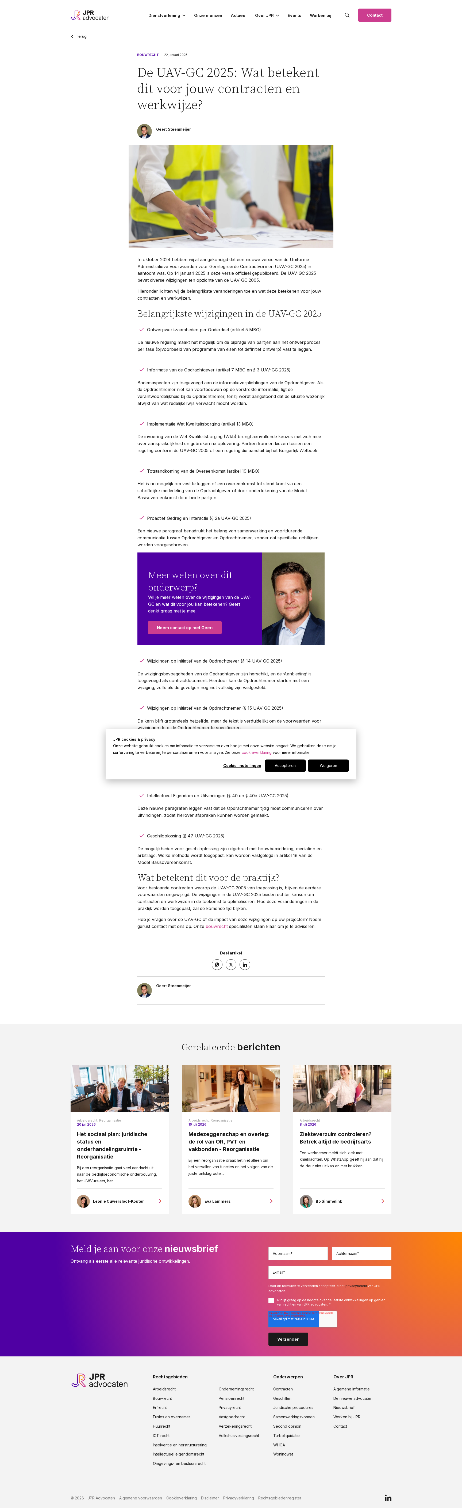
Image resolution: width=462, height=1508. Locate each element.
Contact (375, 15)
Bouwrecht (148, 55)
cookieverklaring (257, 752)
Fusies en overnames (172, 1417)
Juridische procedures (293, 1407)
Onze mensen (208, 15)
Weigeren (328, 765)
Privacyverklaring (238, 1498)
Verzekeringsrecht (235, 1426)
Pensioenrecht (231, 1398)
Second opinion (287, 1426)
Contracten (283, 1389)
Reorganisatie (110, 1120)
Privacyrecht (230, 1407)
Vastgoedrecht (232, 1417)
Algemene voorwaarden (140, 1498)
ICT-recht (161, 1436)
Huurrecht (161, 1426)
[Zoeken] (347, 15)
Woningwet (283, 1454)
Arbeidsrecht (310, 1120)
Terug (81, 36)
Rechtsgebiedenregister (279, 1498)
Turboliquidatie (286, 1436)
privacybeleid (356, 1286)
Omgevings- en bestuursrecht (179, 1463)
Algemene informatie (351, 1389)
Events (294, 15)
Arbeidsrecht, (87, 1120)
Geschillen (282, 1398)
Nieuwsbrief (344, 1407)
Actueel (239, 15)
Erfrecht (160, 1407)
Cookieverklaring (181, 1498)
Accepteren (285, 765)
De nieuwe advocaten (352, 1398)
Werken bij (320, 15)
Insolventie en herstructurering (180, 1445)
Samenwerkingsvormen (294, 1417)
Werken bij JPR (346, 1417)
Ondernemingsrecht (236, 1389)
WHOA (279, 1445)
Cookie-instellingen (242, 765)
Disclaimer (210, 1498)
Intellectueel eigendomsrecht (178, 1454)
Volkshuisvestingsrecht (239, 1436)
